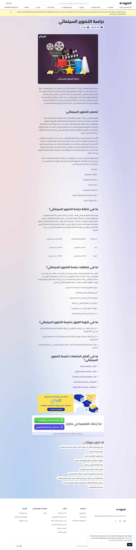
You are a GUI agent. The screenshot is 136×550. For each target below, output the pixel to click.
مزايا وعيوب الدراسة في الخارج (94, 456)
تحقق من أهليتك (62, 532)
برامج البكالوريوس (67, 7)
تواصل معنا (83, 517)
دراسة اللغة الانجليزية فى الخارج (93, 464)
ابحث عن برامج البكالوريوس (59, 517)
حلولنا (45, 513)
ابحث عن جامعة (62, 513)
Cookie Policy (128, 538)
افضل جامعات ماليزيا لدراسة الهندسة (91, 469)
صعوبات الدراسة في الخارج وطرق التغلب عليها (89, 460)
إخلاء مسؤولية (23, 520)
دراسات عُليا (51, 7)
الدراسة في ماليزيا (62, 528)
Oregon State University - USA (85, 371)
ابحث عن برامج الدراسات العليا (59, 520)
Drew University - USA (88, 366)
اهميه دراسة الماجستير (96, 451)
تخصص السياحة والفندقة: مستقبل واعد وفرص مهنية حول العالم (83, 482)
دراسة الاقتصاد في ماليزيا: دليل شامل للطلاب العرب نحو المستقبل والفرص (80, 478)
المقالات (26, 7)
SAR (9, 3)
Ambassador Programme (11, 7)
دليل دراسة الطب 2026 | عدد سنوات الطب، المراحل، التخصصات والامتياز (81, 447)
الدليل (38, 7)
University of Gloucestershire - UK (84, 376)
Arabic (18, 546)
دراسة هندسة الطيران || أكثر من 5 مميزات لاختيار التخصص (85, 473)
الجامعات (110, 7)
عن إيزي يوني (82, 513)
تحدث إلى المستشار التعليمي (47, 427)
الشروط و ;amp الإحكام (21, 517)
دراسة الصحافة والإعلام (96, 487)
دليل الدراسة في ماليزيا (126, 7)
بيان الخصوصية (23, 513)
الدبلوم (82, 7)
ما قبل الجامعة (96, 7)
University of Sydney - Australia (85, 381)
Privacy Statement (114, 540)
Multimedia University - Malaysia (84, 387)
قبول (129, 544)
